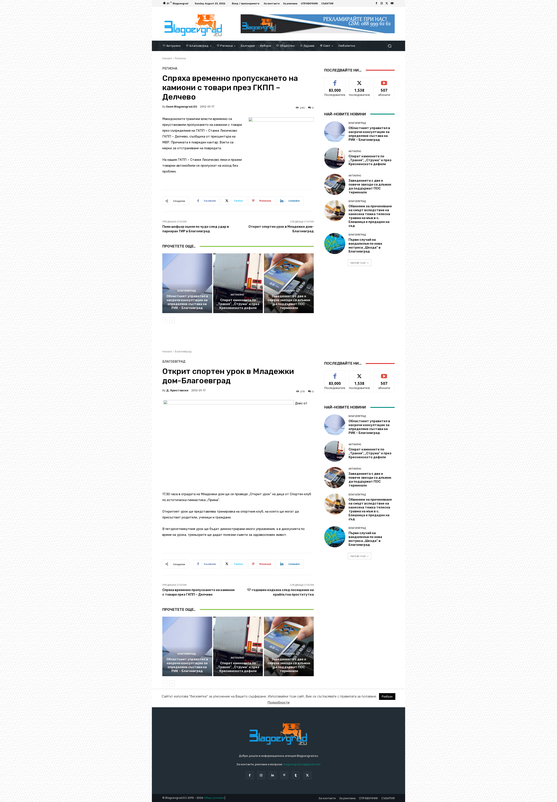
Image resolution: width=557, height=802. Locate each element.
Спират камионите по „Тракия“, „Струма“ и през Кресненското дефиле (237, 304)
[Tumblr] (296, 775)
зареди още (358, 262)
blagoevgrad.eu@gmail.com (301, 764)
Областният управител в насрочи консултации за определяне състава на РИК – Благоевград (187, 302)
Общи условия (214, 797)
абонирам (384, 80)
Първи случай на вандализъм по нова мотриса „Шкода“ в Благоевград (365, 245)
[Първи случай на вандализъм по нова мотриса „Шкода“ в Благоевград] (334, 243)
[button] (389, 46)
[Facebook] (376, 3)
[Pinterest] (284, 775)
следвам (359, 80)
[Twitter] (386, 3)
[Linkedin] (272, 775)
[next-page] (172, 320)
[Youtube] (392, 3)
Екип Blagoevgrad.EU (181, 106)
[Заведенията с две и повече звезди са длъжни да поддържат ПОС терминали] (289, 283)
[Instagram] (381, 3)
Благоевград (187, 291)
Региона (180, 58)
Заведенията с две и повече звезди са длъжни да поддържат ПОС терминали (289, 302)
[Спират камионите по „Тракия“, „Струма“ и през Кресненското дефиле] (238, 283)
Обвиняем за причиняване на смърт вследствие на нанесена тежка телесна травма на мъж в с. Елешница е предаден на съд (370, 216)
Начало (167, 58)
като (334, 80)
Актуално (237, 295)
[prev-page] (165, 320)
